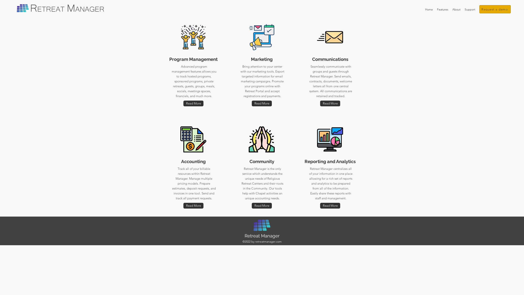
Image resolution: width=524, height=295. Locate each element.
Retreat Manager (262, 235)
